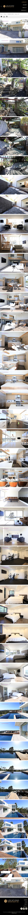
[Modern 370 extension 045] (14, 555)
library (24, 2)
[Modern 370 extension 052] (14, 653)
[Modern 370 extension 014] (14, 204)
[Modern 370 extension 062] (14, 828)
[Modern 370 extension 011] (14, 146)
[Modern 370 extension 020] (14, 243)
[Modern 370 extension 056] (14, 731)
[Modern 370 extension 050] (14, 633)
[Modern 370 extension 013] (14, 185)
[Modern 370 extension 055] (14, 711)
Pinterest (26, 909)
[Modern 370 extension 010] (14, 126)
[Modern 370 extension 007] (14, 87)
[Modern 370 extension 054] (14, 692)
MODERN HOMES (11, 14)
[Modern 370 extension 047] (14, 594)
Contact (24, 10)
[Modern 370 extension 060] (14, 789)
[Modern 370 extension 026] (14, 341)
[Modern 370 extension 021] (14, 263)
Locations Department (12, 912)
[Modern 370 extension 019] (14, 224)
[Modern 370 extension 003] (14, 29)
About (24, 7)
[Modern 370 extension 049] (14, 614)
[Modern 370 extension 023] (14, 302)
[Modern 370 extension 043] (14, 536)
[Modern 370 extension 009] (14, 107)
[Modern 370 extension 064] (14, 867)
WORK (25, 5)
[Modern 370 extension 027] (14, 360)
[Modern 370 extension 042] (14, 516)
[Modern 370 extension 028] (14, 380)
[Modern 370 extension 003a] (14, 48)
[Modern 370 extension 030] (14, 399)
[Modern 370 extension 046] (14, 575)
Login (26, 4)
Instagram (24, 909)
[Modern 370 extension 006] (14, 68)
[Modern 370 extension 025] (14, 321)
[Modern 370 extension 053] (14, 672)
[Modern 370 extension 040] (14, 497)
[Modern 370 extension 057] (14, 750)
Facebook (21, 909)
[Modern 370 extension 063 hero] (14, 848)
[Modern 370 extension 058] (14, 770)
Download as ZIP (4, 16)
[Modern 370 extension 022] (14, 282)
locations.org (14, 913)
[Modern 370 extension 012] (14, 165)
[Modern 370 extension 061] (14, 809)
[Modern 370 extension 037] (14, 477)
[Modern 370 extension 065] (14, 887)
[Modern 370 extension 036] (14, 458)
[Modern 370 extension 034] (14, 438)
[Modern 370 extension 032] (14, 419)
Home (1, 14)
